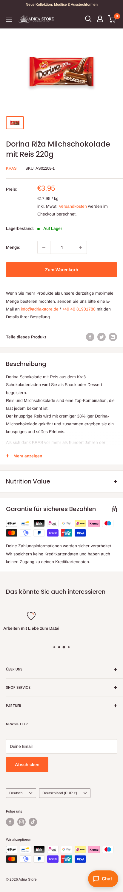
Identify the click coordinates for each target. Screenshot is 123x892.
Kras (11, 168)
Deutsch (16, 793)
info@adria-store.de (40, 309)
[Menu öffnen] (9, 19)
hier (84, 636)
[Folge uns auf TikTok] (33, 822)
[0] (112, 18)
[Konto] (100, 19)
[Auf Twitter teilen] (101, 337)
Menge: (13, 247)
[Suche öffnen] (88, 19)
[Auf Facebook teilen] (90, 337)
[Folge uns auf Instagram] (21, 822)
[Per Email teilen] (113, 337)
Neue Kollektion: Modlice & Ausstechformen (62, 4)
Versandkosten (73, 206)
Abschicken (27, 764)
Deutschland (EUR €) (59, 793)
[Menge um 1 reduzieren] (44, 247)
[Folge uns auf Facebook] (10, 822)
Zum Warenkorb (61, 269)
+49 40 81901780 (79, 309)
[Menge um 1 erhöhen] (80, 247)
